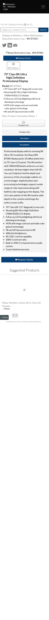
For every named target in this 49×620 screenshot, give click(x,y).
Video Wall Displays (32, 35)
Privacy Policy (22, 322)
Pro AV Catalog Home (12, 24)
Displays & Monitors (12, 35)
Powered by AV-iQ (35, 322)
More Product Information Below (18, 116)
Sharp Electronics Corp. (13, 38)
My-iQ (29, 24)
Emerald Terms (11, 322)
